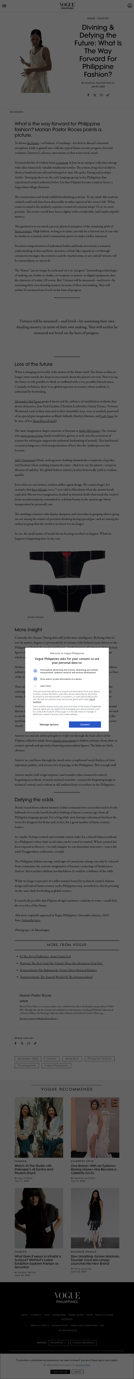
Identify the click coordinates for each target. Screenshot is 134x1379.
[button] (67, 686)
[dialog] (67, 690)
